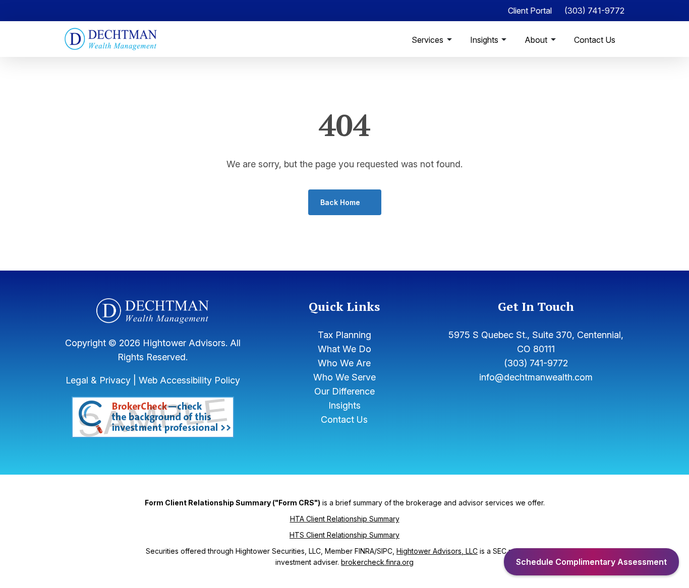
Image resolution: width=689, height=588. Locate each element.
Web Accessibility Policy (189, 380)
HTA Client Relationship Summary (344, 518)
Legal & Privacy (98, 380)
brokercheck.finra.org (377, 562)
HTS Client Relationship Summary (344, 535)
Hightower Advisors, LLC (437, 551)
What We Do (344, 349)
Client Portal (530, 11)
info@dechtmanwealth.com (536, 377)
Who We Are (344, 363)
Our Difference (344, 391)
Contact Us (594, 40)
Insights (485, 40)
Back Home (340, 202)
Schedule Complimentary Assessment (591, 562)
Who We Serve (344, 377)
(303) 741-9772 (594, 11)
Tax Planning (344, 335)
